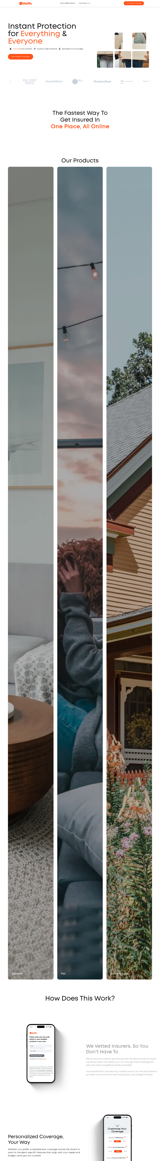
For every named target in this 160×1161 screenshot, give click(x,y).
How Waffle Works (67, 3)
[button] (84, 3)
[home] (25, 3)
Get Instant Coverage (134, 3)
